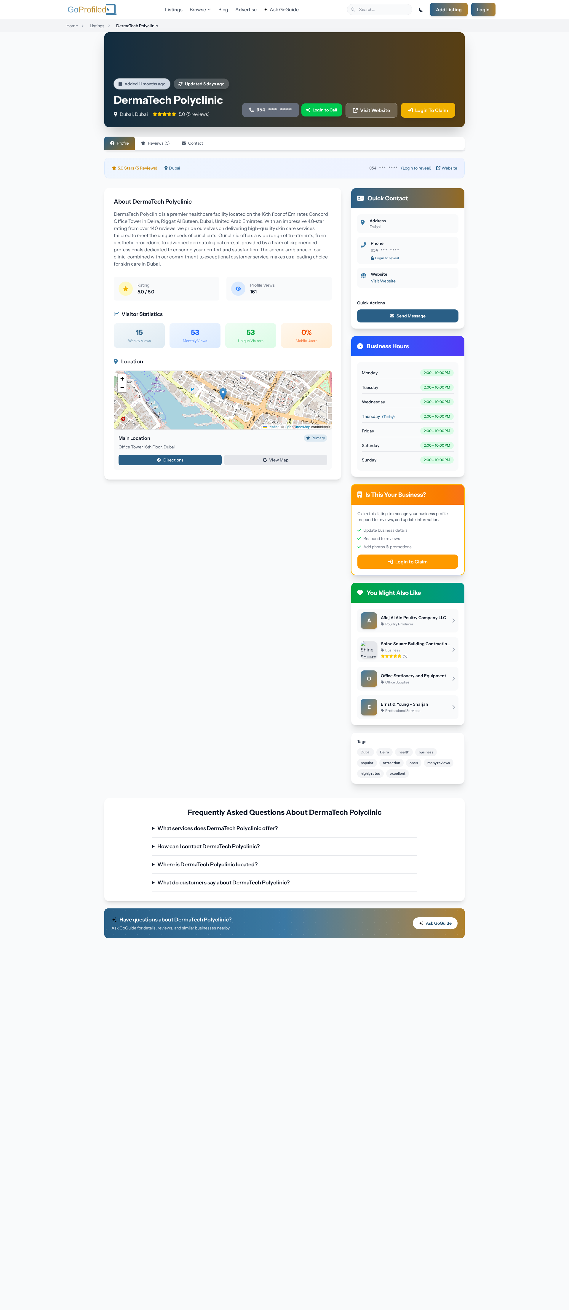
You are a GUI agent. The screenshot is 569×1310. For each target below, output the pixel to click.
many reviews (438, 763)
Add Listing (449, 9)
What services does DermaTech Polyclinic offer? (217, 828)
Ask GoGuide (284, 9)
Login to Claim (411, 562)
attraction (391, 763)
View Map (279, 460)
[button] (223, 394)
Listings (174, 9)
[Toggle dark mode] (421, 9)
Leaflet (273, 426)
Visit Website (375, 110)
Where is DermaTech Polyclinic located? (207, 864)
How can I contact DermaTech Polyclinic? (208, 846)
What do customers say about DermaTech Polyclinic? (223, 882)
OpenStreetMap (297, 426)
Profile (123, 143)
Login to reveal (387, 258)
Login (483, 9)
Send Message (411, 316)
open (414, 763)
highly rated (370, 773)
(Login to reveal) (416, 168)
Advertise (246, 9)
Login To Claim (431, 110)
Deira (384, 752)
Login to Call (325, 110)
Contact (195, 143)
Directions (173, 460)
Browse (198, 9)
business (426, 752)
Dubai (365, 752)
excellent (397, 773)
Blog (223, 9)
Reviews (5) (159, 143)
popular (367, 763)
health (404, 752)
